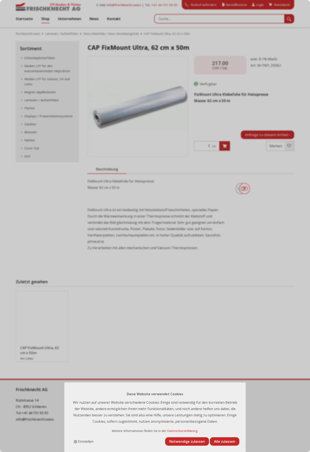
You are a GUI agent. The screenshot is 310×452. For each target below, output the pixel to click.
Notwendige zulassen (187, 441)
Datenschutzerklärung (182, 431)
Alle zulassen (224, 441)
